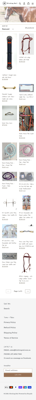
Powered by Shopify (25, 393)
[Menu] (33, 3)
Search (7, 309)
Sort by (5, 26)
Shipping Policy (10, 333)
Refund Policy (10, 327)
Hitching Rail (13, 393)
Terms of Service (11, 338)
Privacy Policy (10, 322)
